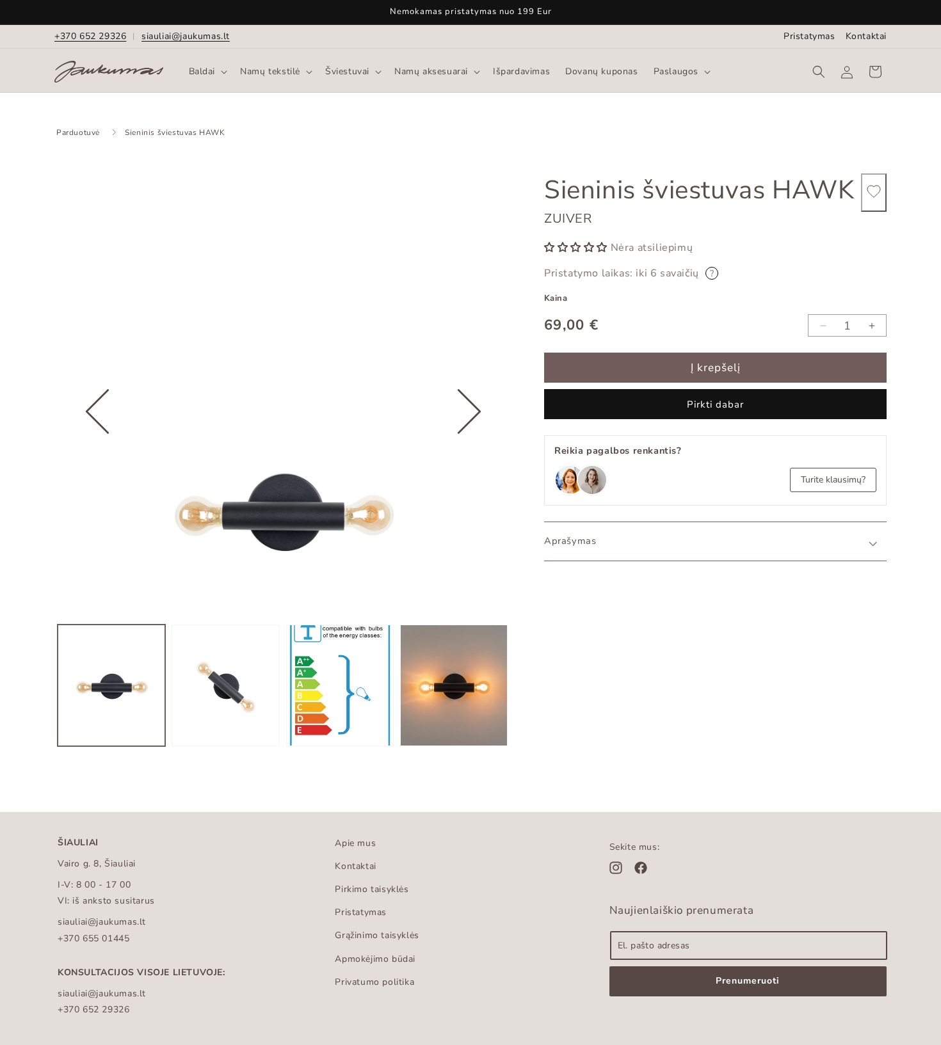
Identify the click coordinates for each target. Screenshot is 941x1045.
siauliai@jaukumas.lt (185, 36)
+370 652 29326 (90, 36)
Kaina (555, 298)
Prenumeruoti (748, 981)
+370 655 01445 (93, 938)
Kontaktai (866, 36)
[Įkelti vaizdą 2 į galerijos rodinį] (225, 685)
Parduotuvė (78, 132)
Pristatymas (809, 36)
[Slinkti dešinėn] (469, 451)
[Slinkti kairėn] (97, 451)
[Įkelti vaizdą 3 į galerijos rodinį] (340, 685)
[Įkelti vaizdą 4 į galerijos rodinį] (454, 685)
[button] (207, 71)
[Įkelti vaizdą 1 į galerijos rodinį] (111, 685)
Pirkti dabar (715, 404)
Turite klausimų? (833, 480)
